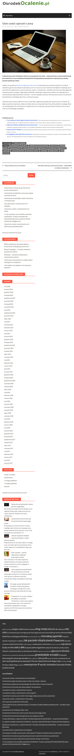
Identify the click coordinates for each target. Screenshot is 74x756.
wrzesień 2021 (8, 348)
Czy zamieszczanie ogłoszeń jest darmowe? (22, 120)
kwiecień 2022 (8, 328)
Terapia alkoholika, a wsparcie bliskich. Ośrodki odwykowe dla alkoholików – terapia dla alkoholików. (35, 719)
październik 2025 (9, 298)
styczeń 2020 (8, 404)
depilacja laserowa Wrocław (58, 633)
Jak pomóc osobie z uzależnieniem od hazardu (17, 699)
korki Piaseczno (42, 148)
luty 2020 (7, 401)
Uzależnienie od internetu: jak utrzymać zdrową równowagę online (17, 521)
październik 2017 (9, 440)
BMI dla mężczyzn (58, 629)
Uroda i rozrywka (9, 475)
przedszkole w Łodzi (32, 150)
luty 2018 (7, 428)
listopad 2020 (8, 378)
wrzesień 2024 (8, 307)
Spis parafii (44, 150)
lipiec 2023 (7, 319)
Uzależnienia (8, 478)
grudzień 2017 (8, 434)
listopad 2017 (8, 437)
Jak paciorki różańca (29, 148)
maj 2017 (7, 451)
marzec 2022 (8, 330)
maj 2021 (7, 360)
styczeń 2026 (8, 289)
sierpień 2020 (8, 386)
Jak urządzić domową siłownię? (21, 569)
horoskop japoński (51, 636)
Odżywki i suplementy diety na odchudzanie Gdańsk (20, 651)
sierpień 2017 (8, 442)
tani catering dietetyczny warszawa (16, 661)
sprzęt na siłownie (52, 658)
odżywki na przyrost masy (44, 651)
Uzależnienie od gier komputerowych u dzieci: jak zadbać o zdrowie (24, 681)
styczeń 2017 (8, 463)
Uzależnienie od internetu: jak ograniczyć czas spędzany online (22, 716)
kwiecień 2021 (8, 363)
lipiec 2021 (7, 354)
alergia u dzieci (18, 629)
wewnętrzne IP (54, 150)
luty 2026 (7, 286)
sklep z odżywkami (33, 658)
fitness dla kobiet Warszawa (34, 636)
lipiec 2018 (7, 413)
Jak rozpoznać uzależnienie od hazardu (15, 702)
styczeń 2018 (8, 431)
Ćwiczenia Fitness (63, 664)
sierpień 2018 (8, 410)
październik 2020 (9, 381)
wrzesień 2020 (8, 383)
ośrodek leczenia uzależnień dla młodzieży (12, 655)
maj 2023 (7, 322)
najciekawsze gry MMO (56, 644)
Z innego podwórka (19, 143)
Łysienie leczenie (8, 668)
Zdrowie (6, 486)
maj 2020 (7, 392)
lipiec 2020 (7, 389)
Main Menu (9, 15)
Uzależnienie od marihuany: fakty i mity (15, 710)
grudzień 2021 (8, 339)
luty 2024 (7, 310)
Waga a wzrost (19, 665)
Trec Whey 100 (64, 661)
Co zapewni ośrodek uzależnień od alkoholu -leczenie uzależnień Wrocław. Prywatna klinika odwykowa (35, 722)
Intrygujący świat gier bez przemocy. (19, 134)
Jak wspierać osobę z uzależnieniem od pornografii (19, 693)
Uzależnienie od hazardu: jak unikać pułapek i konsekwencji (21, 687)
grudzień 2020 (8, 375)
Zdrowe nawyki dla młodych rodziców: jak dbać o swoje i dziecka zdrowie (16, 538)
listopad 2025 (8, 295)
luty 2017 (7, 460)
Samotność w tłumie (14, 129)
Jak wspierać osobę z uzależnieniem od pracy (17, 690)
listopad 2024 (8, 304)
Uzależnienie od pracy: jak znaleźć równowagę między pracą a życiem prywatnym (28, 696)
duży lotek (54, 145)
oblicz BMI (6, 150)
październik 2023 (9, 313)
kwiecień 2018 (8, 422)
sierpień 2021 (8, 351)
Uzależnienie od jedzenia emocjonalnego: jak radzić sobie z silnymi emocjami (27, 684)
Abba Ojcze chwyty (7, 629)
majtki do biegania (27, 644)
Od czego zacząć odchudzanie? (20, 584)
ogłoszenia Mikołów (18, 150)
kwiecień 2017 (8, 454)
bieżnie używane (29, 629)
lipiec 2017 (7, 445)
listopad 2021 (8, 342)
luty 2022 (7, 333)
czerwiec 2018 (8, 416)
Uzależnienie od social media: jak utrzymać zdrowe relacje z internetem (25, 739)
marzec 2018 (8, 425)
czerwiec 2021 (8, 357)
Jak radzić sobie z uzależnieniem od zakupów (17, 730)
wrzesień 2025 (8, 301)
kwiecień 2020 (8, 395)
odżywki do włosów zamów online (57, 648)
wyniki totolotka (48, 664)
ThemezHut (42, 753)
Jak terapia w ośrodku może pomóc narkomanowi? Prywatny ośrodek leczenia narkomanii (31, 733)
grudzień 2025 (8, 292)
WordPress (54, 751)
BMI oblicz (24, 145)
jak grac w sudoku (15, 148)
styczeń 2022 (8, 336)
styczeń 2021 (8, 372)
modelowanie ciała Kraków (41, 644)
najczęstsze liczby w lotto (57, 148)
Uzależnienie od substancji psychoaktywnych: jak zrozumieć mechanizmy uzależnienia (30, 736)
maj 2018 (7, 419)
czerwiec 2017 (8, 448)
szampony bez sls (64, 658)
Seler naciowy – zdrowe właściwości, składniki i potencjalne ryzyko (18, 555)
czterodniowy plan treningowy (18, 633)
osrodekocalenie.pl (22, 26)
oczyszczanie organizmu (35, 647)
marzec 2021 (8, 366)
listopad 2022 (8, 325)
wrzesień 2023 (8, 316)
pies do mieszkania (29, 655)
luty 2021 (7, 369)
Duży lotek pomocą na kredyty (15, 166)
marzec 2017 (8, 457)
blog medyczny (14, 145)
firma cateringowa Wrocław (17, 636)
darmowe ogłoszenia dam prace (26, 85)
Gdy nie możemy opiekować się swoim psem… (23, 125)
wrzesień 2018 (8, 407)
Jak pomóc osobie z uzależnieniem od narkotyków (18, 678)
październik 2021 (9, 345)
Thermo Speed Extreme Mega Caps (46, 661)
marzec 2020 (8, 398)
